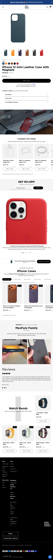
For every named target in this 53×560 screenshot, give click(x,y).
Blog (3, 482)
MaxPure (6, 59)
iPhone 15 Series (27, 279)
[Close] (9, 556)
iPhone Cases (5, 463)
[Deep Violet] (9, 63)
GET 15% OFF (5, 556)
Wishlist (4, 487)
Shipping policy (28, 545)
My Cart (12, 463)
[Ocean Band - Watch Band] (43, 403)
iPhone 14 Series (37, 279)
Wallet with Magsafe (5, 475)
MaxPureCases (26, 121)
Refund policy (5, 545)
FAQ (3, 485)
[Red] (17, 63)
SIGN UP (38, 188)
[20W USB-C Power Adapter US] (9, 151)
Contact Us (12, 468)
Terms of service (20, 545)
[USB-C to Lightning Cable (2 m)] (41, 151)
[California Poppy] (6, 63)
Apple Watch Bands (5, 467)
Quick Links (5, 480)
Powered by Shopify (18, 557)
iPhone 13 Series (47, 279)
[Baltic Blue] (3, 63)
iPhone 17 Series (7, 279)
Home (3, 59)
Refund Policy (13, 471)
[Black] (15, 63)
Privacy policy (12, 545)
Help (11, 461)
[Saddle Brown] (12, 63)
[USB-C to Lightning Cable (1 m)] (25, 151)
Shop (3, 461)
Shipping (12, 466)
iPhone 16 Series (17, 279)
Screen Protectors (4, 471)
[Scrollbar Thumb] (17, 174)
